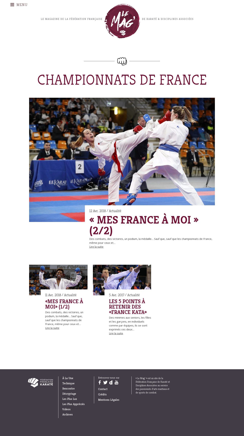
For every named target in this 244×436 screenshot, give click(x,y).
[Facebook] (99, 382)
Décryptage (69, 394)
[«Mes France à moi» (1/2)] (58, 281)
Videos (66, 409)
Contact (103, 389)
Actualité (115, 211)
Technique (68, 383)
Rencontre (68, 388)
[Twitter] (105, 382)
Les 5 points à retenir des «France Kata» (128, 307)
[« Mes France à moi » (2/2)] (122, 160)
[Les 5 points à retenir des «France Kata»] (122, 281)
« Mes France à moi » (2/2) (143, 225)
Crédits (102, 394)
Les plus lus (69, 399)
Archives (67, 414)
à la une (67, 378)
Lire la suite (96, 246)
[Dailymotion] (110, 382)
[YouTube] (116, 382)
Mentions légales (108, 400)
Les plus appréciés (73, 404)
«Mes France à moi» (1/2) (64, 304)
